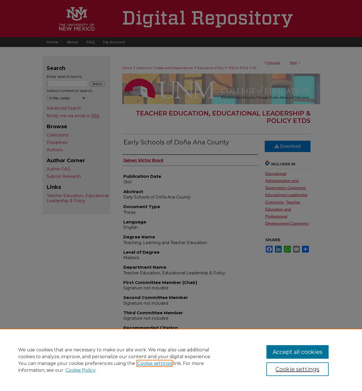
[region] (181, 360)
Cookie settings (154, 363)
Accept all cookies (297, 352)
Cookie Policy (81, 370)
